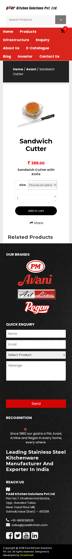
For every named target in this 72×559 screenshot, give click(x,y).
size (22, 185)
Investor (25, 56)
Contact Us (49, 56)
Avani (31, 69)
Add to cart (36, 211)
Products (28, 31)
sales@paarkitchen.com (30, 525)
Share (38, 223)
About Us (11, 48)
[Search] (60, 19)
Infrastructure (16, 40)
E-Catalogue (37, 48)
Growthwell (26, 555)
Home (8, 31)
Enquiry (42, 40)
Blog (7, 56)
